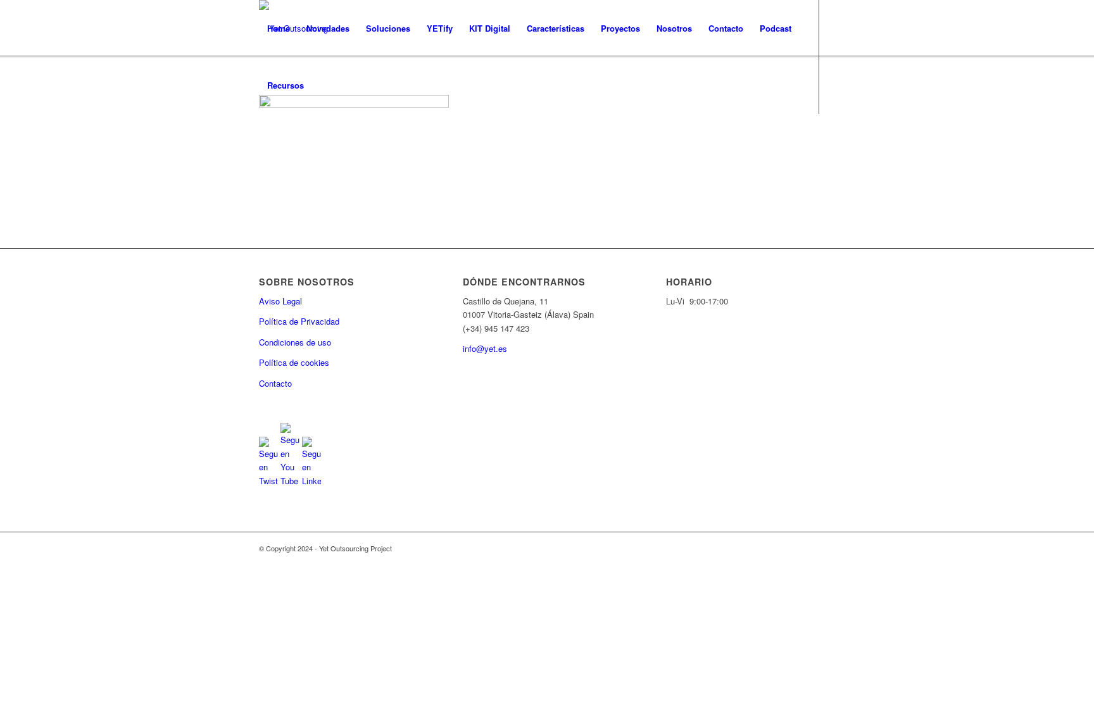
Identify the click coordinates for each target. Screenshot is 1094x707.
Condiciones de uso (295, 342)
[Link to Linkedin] (300, 141)
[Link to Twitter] (262, 141)
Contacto (275, 383)
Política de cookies (294, 362)
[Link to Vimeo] (319, 141)
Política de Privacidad (299, 321)
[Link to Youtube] (281, 141)
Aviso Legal (280, 301)
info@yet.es (485, 348)
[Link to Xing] (338, 141)
